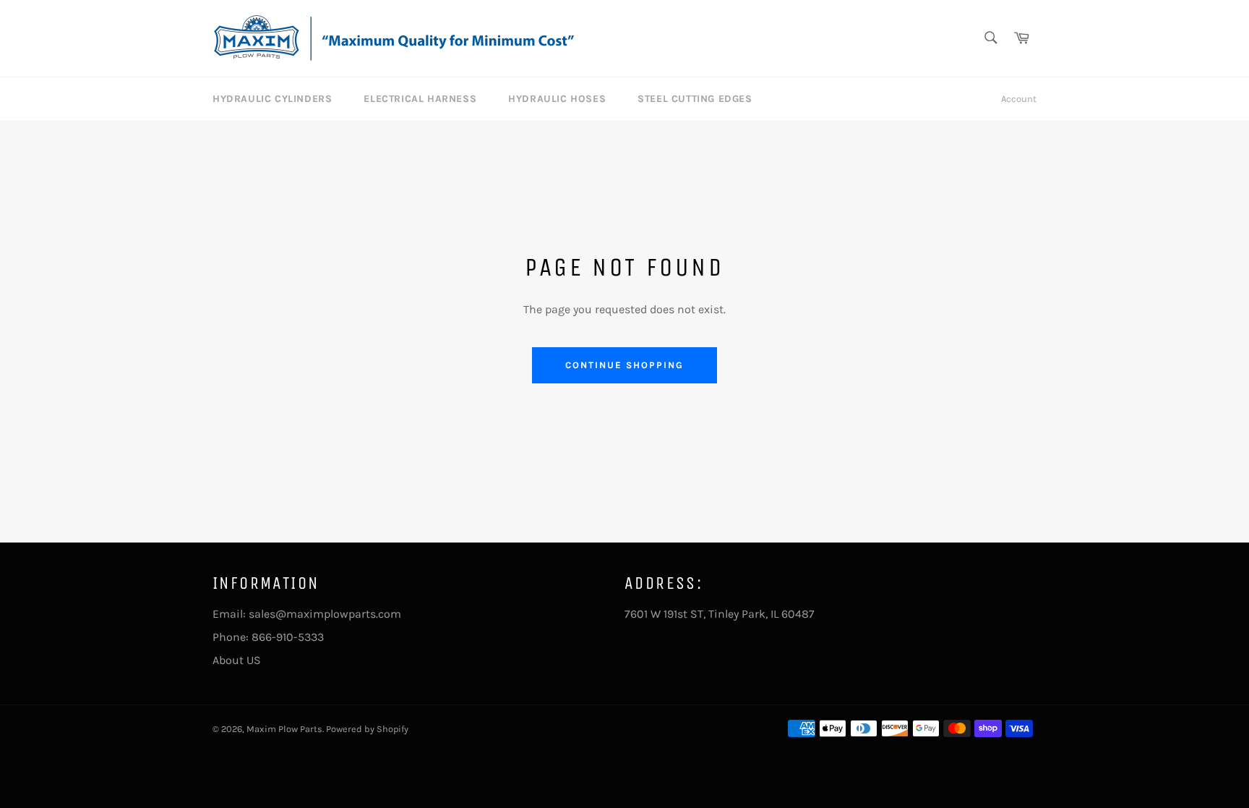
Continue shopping (624, 365)
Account (1018, 98)
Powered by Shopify (367, 728)
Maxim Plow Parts (284, 728)
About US (237, 660)
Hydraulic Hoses (557, 99)
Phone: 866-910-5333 (268, 637)
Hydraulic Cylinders (272, 99)
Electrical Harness (420, 99)
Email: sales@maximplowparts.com (307, 614)
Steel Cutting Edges (695, 99)
